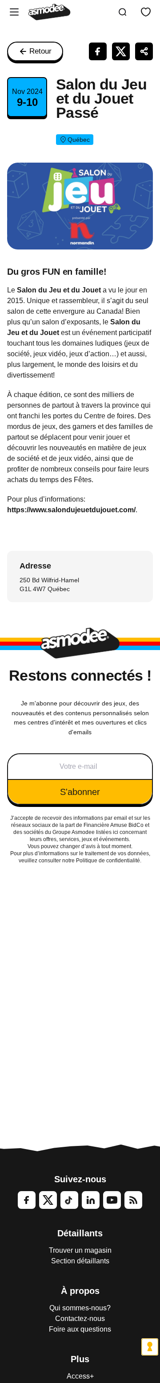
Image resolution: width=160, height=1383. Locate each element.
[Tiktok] (69, 1200)
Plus (80, 1359)
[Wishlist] (145, 12)
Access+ (80, 1376)
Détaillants (80, 1233)
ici (115, 832)
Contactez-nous (80, 1318)
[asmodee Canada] (49, 12)
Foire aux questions (80, 1329)
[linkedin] (91, 1200)
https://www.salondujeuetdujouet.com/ (71, 510)
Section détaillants (80, 1261)
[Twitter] (48, 1200)
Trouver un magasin (80, 1250)
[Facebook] (27, 1200)
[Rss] (133, 1200)
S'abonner (80, 792)
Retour (40, 51)
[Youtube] (112, 1200)
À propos (80, 1291)
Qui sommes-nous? (80, 1308)
